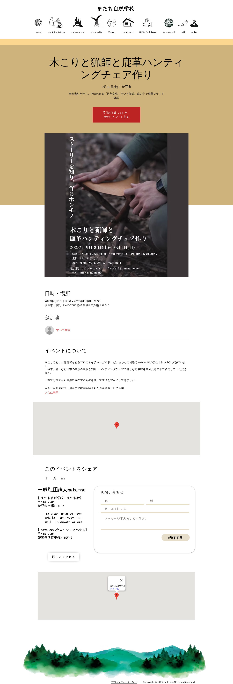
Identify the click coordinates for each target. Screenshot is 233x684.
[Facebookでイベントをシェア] (46, 478)
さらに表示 (51, 392)
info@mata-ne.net (68, 522)
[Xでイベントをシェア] (54, 478)
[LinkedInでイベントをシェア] (63, 478)
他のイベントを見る (116, 116)
